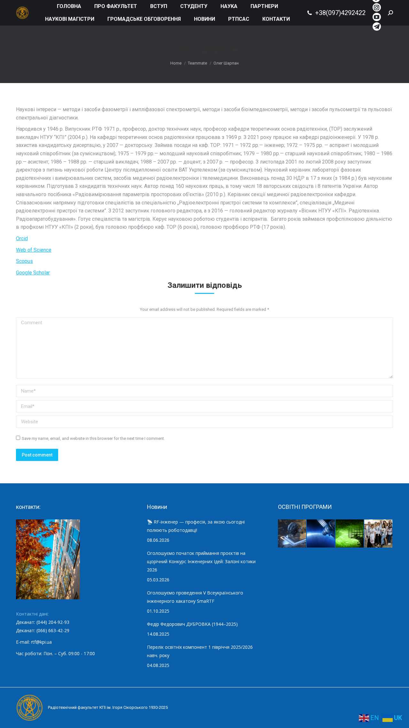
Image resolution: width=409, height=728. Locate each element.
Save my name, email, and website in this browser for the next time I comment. (93, 438)
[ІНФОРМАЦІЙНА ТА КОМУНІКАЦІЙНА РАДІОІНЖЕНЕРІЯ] (321, 533)
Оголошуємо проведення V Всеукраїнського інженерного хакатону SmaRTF (195, 597)
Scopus (24, 261)
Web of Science (33, 250)
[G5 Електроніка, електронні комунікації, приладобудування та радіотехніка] (378, 533)
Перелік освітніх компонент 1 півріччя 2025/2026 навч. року (200, 651)
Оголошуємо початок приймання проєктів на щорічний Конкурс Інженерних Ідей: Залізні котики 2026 (201, 561)
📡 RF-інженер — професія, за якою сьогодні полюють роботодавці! (196, 526)
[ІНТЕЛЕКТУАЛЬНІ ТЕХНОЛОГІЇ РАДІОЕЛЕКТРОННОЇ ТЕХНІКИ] (292, 533)
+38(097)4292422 (340, 13)
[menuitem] (69, 6)
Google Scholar (33, 273)
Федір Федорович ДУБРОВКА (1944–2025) (192, 624)
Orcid (22, 238)
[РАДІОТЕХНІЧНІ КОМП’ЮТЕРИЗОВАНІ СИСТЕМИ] (350, 533)
